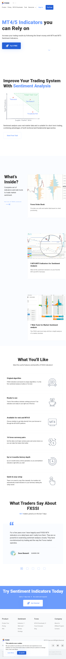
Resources (31, 7)
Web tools (21, 626)
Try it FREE (13, 46)
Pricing (9, 7)
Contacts (57, 628)
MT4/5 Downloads (18, 7)
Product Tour (5, 623)
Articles (20, 628)
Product (4, 7)
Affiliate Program (59, 626)
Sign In (40, 7)
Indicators (21, 623)
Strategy (20, 631)
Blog (35, 628)
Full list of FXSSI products (12, 201)
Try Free (49, 7)
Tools (25, 7)
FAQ (3, 628)
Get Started (35, 603)
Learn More (10, 653)
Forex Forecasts (38, 626)
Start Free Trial (12, 135)
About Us (57, 623)
